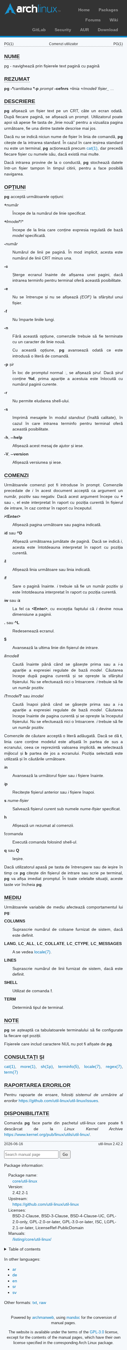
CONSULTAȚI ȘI (24, 1057)
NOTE (11, 1020)
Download (108, 29)
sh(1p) (47, 1066)
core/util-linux (24, 1181)
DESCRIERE (19, 101)
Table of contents (24, 1249)
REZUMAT (17, 79)
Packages (108, 9)
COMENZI (16, 475)
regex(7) (114, 1066)
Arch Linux (32, 9)
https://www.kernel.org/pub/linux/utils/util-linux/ (47, 1134)
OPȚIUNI (15, 187)
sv (14, 1292)
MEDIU (12, 897)
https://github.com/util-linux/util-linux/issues (58, 1100)
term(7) (11, 1072)
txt (34, 1302)
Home (84, 9)
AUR (84, 29)
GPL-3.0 (97, 1332)
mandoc (73, 1317)
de (14, 1275)
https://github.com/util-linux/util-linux (45, 1204)
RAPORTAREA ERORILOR (37, 1085)
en (14, 1280)
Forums (93, 20)
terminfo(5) (68, 1066)
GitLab (39, 29)
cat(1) (92, 148)
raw (42, 1302)
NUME (12, 56)
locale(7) (42, 951)
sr (14, 1286)
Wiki (114, 20)
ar (14, 1269)
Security (63, 29)
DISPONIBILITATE (26, 1113)
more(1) (27, 1066)
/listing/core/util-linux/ (31, 1239)
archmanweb (43, 1317)
